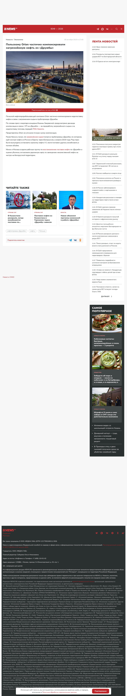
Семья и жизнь (99, 335)
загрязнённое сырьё (35, 137)
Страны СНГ (12, 212)
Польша (42, 231)
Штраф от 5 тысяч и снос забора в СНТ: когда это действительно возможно (106, 414)
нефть (32, 231)
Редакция (6, 533)
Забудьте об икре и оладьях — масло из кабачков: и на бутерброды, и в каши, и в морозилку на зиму (107, 379)
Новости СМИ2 (8, 277)
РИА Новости (38, 129)
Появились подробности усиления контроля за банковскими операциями (106, 262)
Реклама (6, 536)
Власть (63, 212)
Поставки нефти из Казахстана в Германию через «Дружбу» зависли (43, 219)
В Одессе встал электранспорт (106, 61)
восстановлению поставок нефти (56, 149)
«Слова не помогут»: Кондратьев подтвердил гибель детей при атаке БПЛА (106, 272)
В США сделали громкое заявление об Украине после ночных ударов (106, 209)
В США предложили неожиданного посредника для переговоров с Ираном (104, 253)
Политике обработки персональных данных (59, 692)
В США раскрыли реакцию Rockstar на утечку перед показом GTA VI (105, 156)
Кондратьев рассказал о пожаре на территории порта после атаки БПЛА (107, 199)
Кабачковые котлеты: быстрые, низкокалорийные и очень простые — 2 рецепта (106, 342)
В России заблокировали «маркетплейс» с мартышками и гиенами (104, 190)
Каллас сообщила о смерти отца (106, 173)
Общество (98, 372)
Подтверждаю (101, 691)
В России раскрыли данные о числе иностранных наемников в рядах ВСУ (105, 236)
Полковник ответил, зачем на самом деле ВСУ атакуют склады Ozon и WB (105, 289)
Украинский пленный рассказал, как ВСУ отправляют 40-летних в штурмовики (107, 166)
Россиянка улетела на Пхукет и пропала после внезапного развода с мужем (106, 180)
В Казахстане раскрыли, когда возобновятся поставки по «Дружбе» (15, 220)
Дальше (105, 296)
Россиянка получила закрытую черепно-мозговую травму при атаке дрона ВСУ (106, 146)
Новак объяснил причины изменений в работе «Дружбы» (70, 218)
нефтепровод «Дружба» (16, 231)
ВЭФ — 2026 (57, 28)
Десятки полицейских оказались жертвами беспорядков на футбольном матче (106, 226)
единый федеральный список (83, 582)
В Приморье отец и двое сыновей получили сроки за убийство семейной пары (106, 449)
